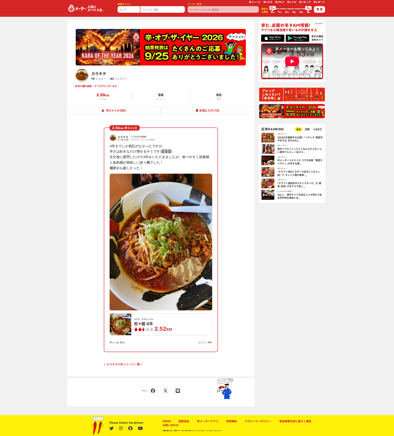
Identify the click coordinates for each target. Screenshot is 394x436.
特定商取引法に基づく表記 (295, 421)
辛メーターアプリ (207, 421)
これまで (317, 129)
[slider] (272, 8)
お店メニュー (125, 4)
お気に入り (209, 110)
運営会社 (184, 421)
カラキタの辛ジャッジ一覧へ (124, 364)
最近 (298, 129)
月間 (307, 129)
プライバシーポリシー (258, 421)
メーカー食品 (195, 4)
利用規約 (231, 421)
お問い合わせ (171, 425)
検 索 (319, 9)
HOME (167, 421)
